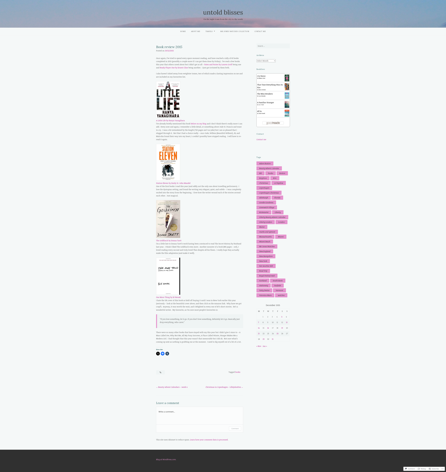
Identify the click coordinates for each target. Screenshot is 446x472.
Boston (282, 173)
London (281, 222)
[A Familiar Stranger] (287, 107)
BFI (260, 173)
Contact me (260, 31)
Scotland (263, 280)
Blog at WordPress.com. (166, 459)
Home (183, 31)
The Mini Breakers (265, 93)
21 (259, 333)
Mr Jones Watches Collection (234, 31)
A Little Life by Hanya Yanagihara (170, 120)
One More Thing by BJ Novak (168, 297)
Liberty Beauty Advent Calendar (272, 217)
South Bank (278, 280)
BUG (275, 178)
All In (259, 111)
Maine (262, 227)
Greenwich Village (266, 207)
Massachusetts (265, 236)
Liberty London (265, 222)
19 (282, 328)
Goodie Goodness (266, 202)
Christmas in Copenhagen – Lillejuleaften (223, 387)
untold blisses (223, 12)
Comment (235, 428)
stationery (263, 285)
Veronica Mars (265, 295)
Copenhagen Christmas (269, 192)
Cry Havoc (261, 76)
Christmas (263, 183)
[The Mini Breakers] (287, 98)
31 (272, 339)
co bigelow (278, 183)
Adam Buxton (265, 163)
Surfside (277, 285)
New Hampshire (266, 256)
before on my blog (198, 123)
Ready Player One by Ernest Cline (174, 67)
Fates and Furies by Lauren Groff (218, 64)
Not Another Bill (266, 266)
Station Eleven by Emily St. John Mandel (173, 183)
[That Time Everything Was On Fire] (287, 89)
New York (263, 261)
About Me (195, 31)
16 (268, 328)
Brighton (263, 178)
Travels (209, 31)
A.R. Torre (261, 105)
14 (259, 328)
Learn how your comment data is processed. (209, 439)
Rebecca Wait (262, 78)
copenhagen (264, 188)
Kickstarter (264, 212)
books (237, 372)
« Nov (258, 346)
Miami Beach (264, 241)
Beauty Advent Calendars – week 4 (172, 387)
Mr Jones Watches (267, 246)
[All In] (287, 116)
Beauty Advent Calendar (269, 168)
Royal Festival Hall (267, 275)
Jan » (265, 346)
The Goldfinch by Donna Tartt (168, 240)
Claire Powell (262, 113)
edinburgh (263, 197)
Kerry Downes (262, 90)
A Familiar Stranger (265, 102)
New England (264, 251)
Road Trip (263, 271)
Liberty (278, 212)
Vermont (279, 290)
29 (263, 339)
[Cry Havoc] (287, 80)
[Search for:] (273, 45)
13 (286, 322)
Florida (277, 197)
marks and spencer (267, 232)
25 (278, 333)
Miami (281, 236)
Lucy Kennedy (262, 96)
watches (281, 295)
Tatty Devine (264, 290)
